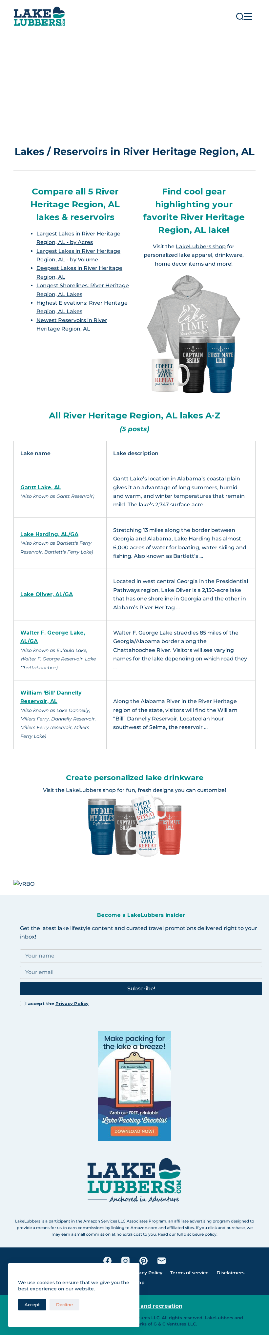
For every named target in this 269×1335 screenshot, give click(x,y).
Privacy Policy (72, 1003)
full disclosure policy (197, 1234)
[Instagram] (125, 1261)
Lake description (135, 453)
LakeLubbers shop (201, 246)
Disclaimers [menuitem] (230, 1273)
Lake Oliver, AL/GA (46, 594)
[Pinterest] (143, 1261)
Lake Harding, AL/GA (49, 534)
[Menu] (248, 16)
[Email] (161, 1261)
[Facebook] (107, 1261)
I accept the (57, 1003)
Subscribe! (141, 988)
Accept (32, 1304)
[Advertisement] (134, 82)
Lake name (35, 453)
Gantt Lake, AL (40, 487)
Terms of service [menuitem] (189, 1273)
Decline (64, 1304)
